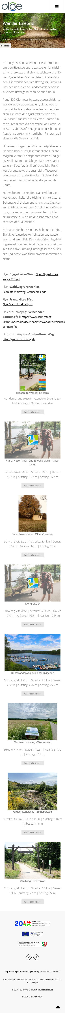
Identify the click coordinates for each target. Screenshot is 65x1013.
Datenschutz (23, 971)
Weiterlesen (32, 412)
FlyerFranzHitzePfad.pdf (17, 304)
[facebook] (36, 957)
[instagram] (29, 957)
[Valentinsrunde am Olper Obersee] (32, 513)
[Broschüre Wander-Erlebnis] (32, 372)
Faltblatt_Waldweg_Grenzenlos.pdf (24, 292)
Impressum (10, 971)
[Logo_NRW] (32, 944)
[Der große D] (32, 583)
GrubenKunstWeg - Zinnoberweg (32, 811)
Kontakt (56, 971)
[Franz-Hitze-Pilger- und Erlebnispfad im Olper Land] (32, 440)
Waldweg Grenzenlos (32, 881)
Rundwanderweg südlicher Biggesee (32, 672)
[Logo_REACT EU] (32, 933)
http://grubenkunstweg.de (19, 339)
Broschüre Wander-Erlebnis (32, 392)
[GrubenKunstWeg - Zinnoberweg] (32, 791)
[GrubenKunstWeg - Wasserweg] (32, 721)
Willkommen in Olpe (11, 39)
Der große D (32, 603)
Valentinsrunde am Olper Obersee (32, 534)
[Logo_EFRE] (32, 923)
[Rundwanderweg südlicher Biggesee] (32, 652)
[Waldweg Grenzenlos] (32, 860)
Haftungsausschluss (41, 971)
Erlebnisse (26, 39)
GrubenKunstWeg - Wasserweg (32, 742)
